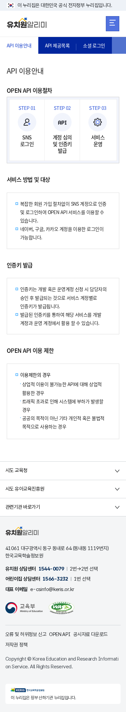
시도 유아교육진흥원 (24, 489)
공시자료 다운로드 (90, 634)
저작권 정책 (16, 645)
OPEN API (60, 634)
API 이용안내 (19, 45)
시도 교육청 (16, 470)
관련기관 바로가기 (22, 507)
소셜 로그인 (94, 45)
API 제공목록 (57, 45)
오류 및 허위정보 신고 (25, 634)
